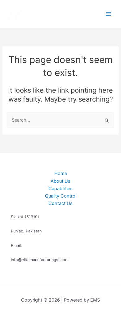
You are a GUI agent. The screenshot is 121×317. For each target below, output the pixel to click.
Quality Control (60, 196)
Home (60, 173)
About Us (60, 181)
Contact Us (60, 203)
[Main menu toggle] (108, 14)
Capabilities (60, 188)
